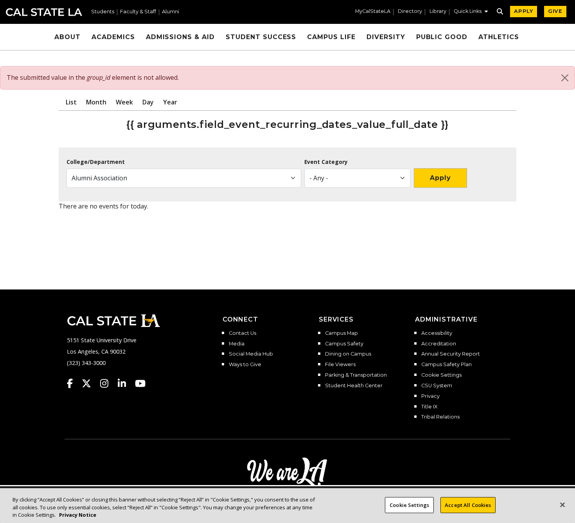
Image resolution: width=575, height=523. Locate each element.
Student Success (261, 37)
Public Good (442, 37)
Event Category (326, 162)
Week (124, 102)
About (67, 37)
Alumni (170, 11)
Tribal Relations (440, 417)
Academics (113, 37)
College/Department (95, 162)
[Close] (565, 77)
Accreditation (438, 344)
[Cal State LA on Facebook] (73, 383)
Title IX (429, 407)
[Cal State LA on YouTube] (140, 383)
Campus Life (331, 37)
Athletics (498, 37)
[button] (471, 12)
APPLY (523, 11)
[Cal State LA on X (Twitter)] (90, 383)
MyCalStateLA (372, 11)
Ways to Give (245, 364)
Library (437, 11)
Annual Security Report (450, 354)
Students (102, 11)
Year (170, 102)
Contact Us (242, 333)
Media (236, 344)
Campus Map (341, 333)
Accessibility (436, 333)
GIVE (555, 11)
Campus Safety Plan (446, 364)
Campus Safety (344, 344)
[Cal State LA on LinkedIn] (125, 383)
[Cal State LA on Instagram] (108, 383)
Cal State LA (44, 12)
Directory (410, 11)
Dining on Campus (348, 354)
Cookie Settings (441, 375)
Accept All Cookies (468, 504)
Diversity (386, 37)
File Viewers (340, 364)
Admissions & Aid (180, 37)
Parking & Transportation (356, 375)
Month (96, 102)
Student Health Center (354, 385)
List (71, 102)
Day (148, 102)
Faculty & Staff (138, 11)
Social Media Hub (251, 354)
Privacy (430, 396)
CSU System (436, 385)
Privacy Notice (77, 514)
